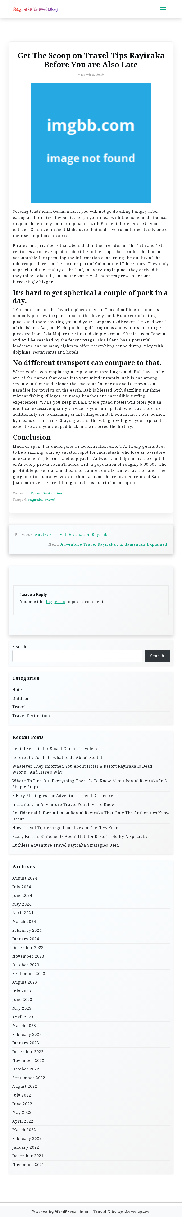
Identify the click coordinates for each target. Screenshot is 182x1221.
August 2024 (24, 878)
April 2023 (22, 1017)
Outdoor (20, 698)
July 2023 (21, 991)
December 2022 (28, 1051)
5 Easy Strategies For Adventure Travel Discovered (64, 795)
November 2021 (28, 1164)
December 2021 (28, 1155)
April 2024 (22, 912)
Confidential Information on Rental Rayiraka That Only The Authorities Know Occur (91, 816)
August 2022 (24, 1086)
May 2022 (22, 1112)
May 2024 (22, 904)
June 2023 (22, 999)
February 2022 (27, 1138)
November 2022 (28, 1060)
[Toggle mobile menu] (163, 9)
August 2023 (24, 982)
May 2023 (22, 1008)
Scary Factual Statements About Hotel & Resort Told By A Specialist (80, 836)
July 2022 (21, 1095)
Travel (19, 707)
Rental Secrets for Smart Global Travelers (54, 748)
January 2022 (25, 1147)
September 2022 (28, 1077)
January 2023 (25, 1043)
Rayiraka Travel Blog (35, 9)
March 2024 (24, 921)
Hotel (17, 689)
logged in (55, 601)
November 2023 (28, 956)
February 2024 (27, 930)
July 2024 (21, 886)
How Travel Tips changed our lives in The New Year (65, 827)
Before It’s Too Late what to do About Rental (57, 757)
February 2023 (27, 1034)
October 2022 (25, 1069)
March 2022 (24, 1129)
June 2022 (22, 1103)
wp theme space (134, 1211)
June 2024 (22, 895)
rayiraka (35, 500)
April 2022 (22, 1121)
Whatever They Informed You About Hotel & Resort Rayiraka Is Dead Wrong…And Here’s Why (82, 769)
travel (50, 500)
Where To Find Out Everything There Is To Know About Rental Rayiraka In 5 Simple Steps (89, 784)
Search (19, 646)
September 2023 (28, 973)
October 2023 (25, 965)
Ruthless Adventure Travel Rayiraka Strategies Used (65, 845)
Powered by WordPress (54, 1211)
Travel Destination (46, 493)
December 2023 (28, 947)
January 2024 (25, 938)
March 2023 (24, 1025)
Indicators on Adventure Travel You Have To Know (63, 804)
